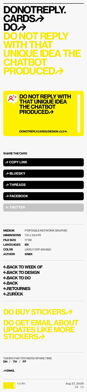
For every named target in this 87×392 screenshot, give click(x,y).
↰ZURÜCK (13, 294)
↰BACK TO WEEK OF (22, 267)
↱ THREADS (16, 185)
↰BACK (10, 283)
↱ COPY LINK (16, 162)
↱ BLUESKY (15, 173)
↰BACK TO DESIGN (21, 273)
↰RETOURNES (16, 289)
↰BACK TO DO (17, 278)
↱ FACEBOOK (17, 196)
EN (27, 244)
